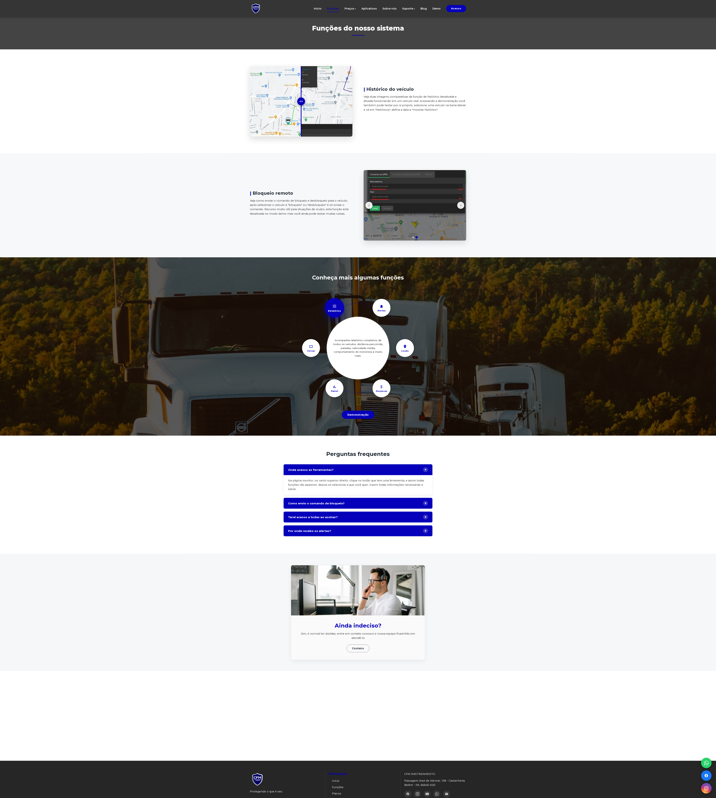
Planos (336, 793)
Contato (358, 648)
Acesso (456, 8)
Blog (423, 8)
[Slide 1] (413, 237)
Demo (436, 8)
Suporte (407, 8)
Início (317, 8)
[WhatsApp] (436, 793)
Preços (349, 8)
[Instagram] (417, 793)
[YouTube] (427, 793)
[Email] (446, 793)
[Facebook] (407, 793)
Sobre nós (389, 8)
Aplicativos (369, 8)
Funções (333, 8)
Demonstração (358, 414)
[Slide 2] (416, 237)
